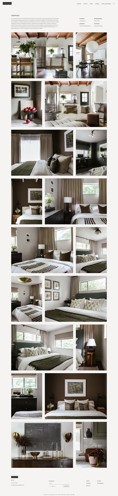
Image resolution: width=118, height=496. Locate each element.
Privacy (56, 494)
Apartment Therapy (98, 25)
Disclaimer (68, 494)
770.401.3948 (14, 482)
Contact (99, 481)
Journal (88, 485)
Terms (59, 494)
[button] (113, 4)
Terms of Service (52, 489)
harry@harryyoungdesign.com (17, 485)
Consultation (100, 483)
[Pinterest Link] (13, 480)
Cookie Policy (63, 494)
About (87, 481)
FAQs (72, 494)
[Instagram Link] (12, 480)
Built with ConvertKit (52, 486)
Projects (88, 483)
